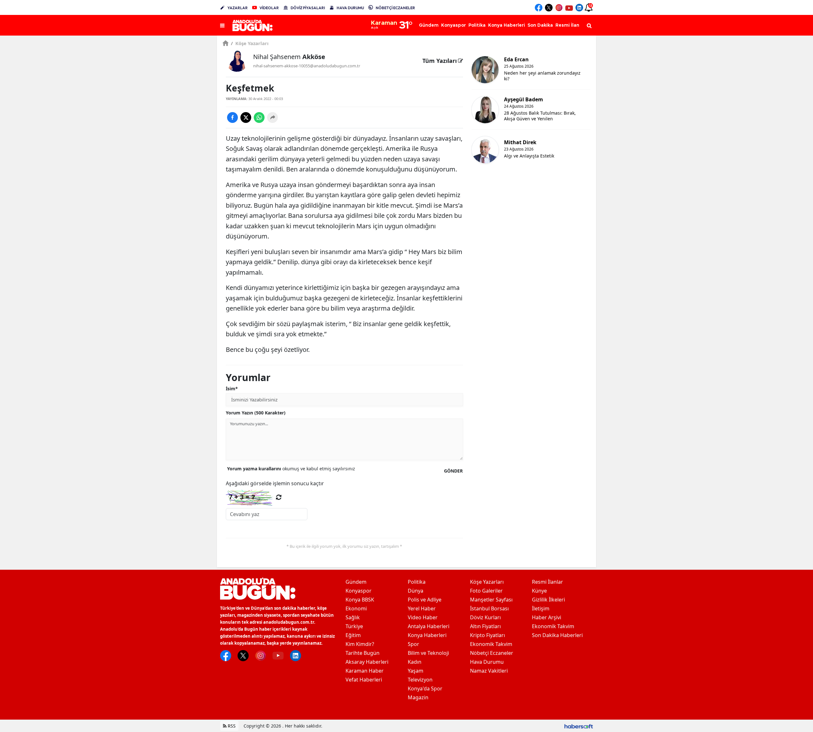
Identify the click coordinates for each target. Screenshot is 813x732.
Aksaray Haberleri (367, 661)
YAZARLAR (237, 7)
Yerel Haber (422, 608)
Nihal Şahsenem (289, 56)
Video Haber (423, 617)
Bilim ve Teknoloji (428, 652)
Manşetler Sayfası (491, 599)
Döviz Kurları (485, 617)
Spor (413, 644)
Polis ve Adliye (424, 599)
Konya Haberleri (427, 635)
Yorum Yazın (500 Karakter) (256, 413)
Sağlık (353, 617)
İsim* (232, 389)
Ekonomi (356, 608)
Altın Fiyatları (485, 626)
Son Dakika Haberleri (557, 635)
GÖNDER (453, 471)
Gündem (356, 581)
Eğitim (353, 635)
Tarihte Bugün (363, 652)
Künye (539, 590)
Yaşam (415, 670)
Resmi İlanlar (547, 581)
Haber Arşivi (546, 617)
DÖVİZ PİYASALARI (308, 7)
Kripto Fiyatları (487, 635)
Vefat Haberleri (364, 679)
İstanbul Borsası (489, 608)
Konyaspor (359, 590)
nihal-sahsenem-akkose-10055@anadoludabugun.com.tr (306, 66)
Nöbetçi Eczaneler (491, 652)
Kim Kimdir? (360, 644)
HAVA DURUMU (350, 7)
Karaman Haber (365, 670)
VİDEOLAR (269, 7)
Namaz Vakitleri (489, 670)
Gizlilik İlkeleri (548, 599)
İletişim (540, 608)
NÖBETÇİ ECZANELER (395, 7)
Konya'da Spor (425, 688)
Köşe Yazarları (250, 43)
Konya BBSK (360, 599)
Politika (417, 581)
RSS (231, 726)
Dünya (415, 590)
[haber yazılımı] (578, 725)
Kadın (414, 661)
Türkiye (354, 626)
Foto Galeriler (486, 590)
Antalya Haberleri (428, 626)
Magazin (418, 697)
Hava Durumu (487, 661)
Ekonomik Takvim (491, 644)
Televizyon (420, 679)
